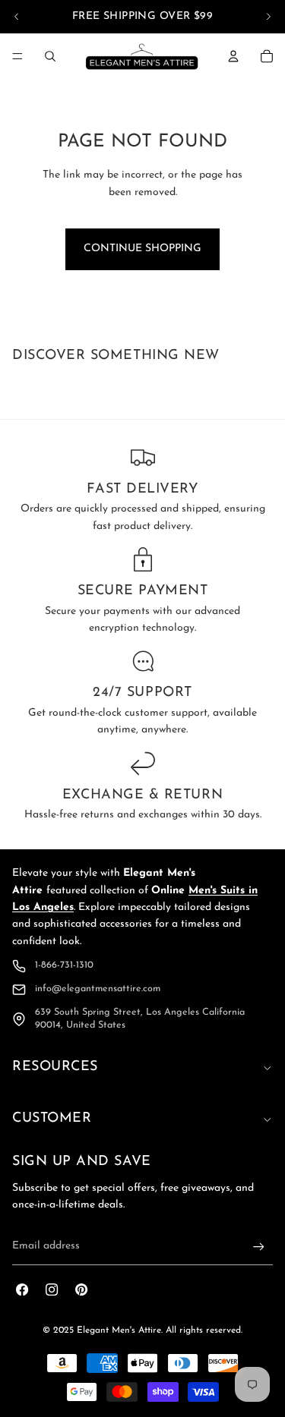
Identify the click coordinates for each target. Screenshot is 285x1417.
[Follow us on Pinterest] (81, 1290)
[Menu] (17, 56)
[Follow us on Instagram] (52, 1290)
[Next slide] (268, 16)
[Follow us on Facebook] (22, 1290)
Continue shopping (142, 248)
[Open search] (50, 56)
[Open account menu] (233, 56)
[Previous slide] (16, 16)
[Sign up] (259, 1247)
